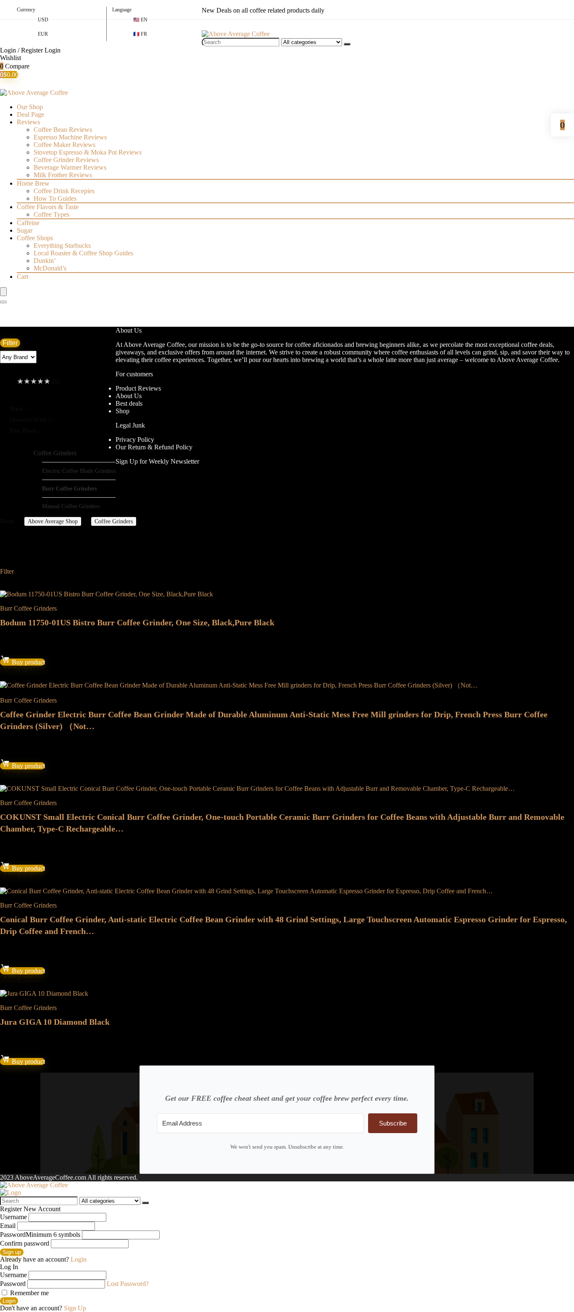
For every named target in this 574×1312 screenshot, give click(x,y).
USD (43, 20)
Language (122, 10)
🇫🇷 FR (140, 34)
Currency (26, 10)
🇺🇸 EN (140, 20)
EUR (43, 34)
